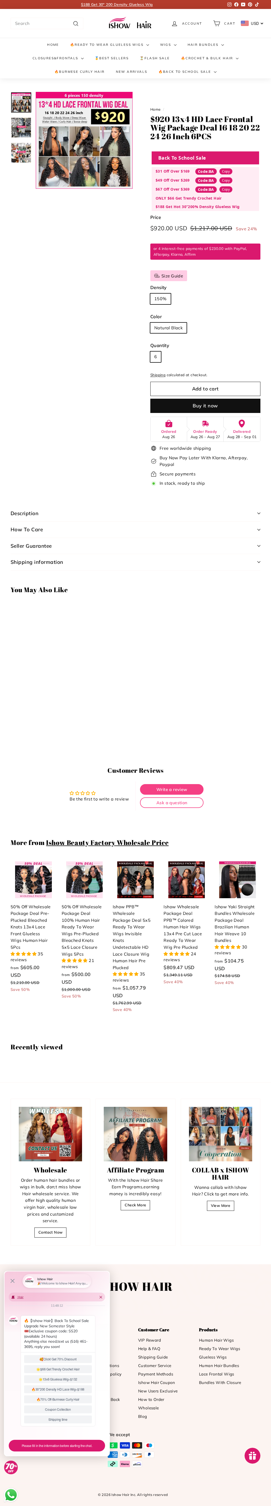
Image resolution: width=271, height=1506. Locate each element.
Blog (142, 1416)
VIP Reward (149, 1340)
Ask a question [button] (171, 802)
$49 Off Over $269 (173, 180)
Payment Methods (155, 1374)
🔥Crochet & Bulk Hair (207, 58)
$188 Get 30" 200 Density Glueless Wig (117, 4)
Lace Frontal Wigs (216, 1374)
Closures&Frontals (56, 58)
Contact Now (50, 1232)
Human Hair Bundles (219, 1365)
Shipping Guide (153, 1357)
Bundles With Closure (220, 1382)
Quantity (159, 345)
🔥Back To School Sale (186, 72)
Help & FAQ (149, 1348)
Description (24, 513)
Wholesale (148, 1407)
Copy (226, 171)
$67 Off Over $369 (173, 189)
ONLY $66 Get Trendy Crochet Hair (189, 198)
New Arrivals (131, 72)
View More (221, 1205)
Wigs (166, 45)
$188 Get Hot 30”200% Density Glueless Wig (198, 206)
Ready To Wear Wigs (219, 1348)
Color (156, 316)
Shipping (157, 374)
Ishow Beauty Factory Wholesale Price (107, 842)
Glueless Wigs (213, 1357)
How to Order (151, 1399)
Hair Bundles (204, 45)
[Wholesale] (50, 1134)
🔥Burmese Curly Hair (80, 72)
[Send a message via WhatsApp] (11, 1495)
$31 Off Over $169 (173, 171)
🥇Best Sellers (112, 58)
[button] (24, 953)
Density (158, 287)
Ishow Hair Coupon (156, 1382)
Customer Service (154, 1365)
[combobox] (47, 23)
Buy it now (205, 406)
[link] (131, 23)
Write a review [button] (171, 789)
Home (53, 45)
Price (155, 217)
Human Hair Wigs (216, 1340)
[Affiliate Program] (135, 1134)
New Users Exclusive (158, 1390)
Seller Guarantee (31, 546)
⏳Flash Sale (155, 58)
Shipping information (37, 562)
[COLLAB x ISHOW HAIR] (220, 1134)
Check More (135, 1205)
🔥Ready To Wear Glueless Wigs (107, 45)
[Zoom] (84, 140)
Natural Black (168, 327)
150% (160, 298)
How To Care (27, 529)
